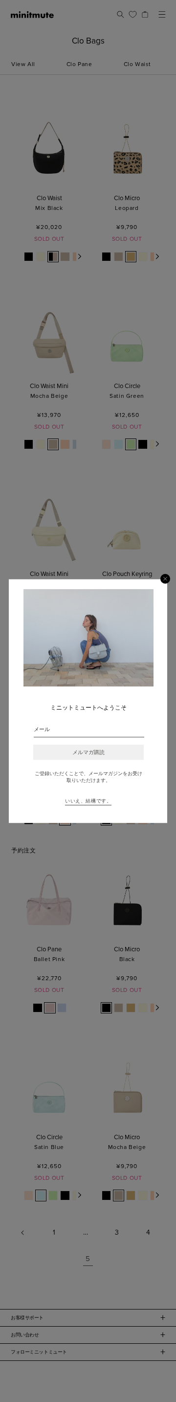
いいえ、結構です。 (88, 801)
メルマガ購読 (88, 752)
